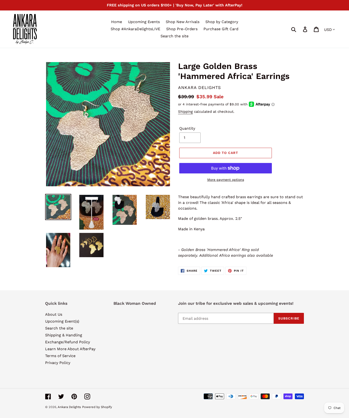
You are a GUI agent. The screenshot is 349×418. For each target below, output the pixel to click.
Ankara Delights (69, 407)
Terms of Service (60, 356)
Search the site (59, 328)
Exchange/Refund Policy (67, 342)
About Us (53, 314)
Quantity (187, 128)
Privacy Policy (57, 362)
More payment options (225, 180)
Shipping (185, 111)
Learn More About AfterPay (70, 349)
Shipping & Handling (63, 335)
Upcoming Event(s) (62, 321)
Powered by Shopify (97, 407)
